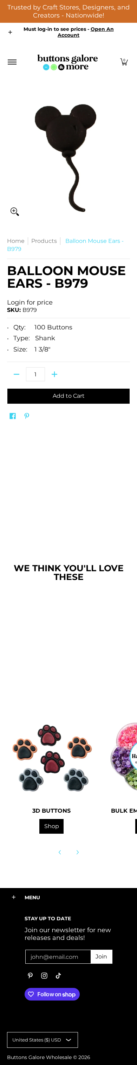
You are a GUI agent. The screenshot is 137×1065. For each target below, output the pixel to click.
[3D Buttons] (51, 756)
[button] (124, 62)
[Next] (77, 852)
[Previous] (60, 852)
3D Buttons (51, 810)
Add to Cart (69, 395)
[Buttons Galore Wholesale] (67, 62)
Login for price (30, 302)
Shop (51, 826)
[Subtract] (16, 374)
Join (101, 956)
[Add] (54, 374)
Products (44, 241)
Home (16, 241)
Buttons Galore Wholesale (39, 1057)
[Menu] (12, 62)
